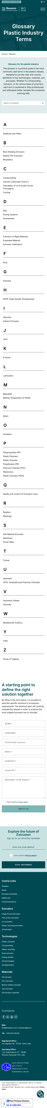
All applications (8, 965)
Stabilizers (7, 538)
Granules (7, 281)
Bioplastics (8, 159)
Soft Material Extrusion (13, 534)
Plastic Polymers (10, 456)
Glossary (5, 886)
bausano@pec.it (25, 1028)
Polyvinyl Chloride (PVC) (14, 468)
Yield (5, 641)
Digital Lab (6, 898)
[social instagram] (16, 1017)
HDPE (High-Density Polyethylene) (18, 299)
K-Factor (7, 357)
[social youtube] (11, 1017)
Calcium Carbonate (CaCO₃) (16, 181)
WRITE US (23, 809)
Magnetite (7, 394)
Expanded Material (11, 240)
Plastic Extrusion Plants (13, 476)
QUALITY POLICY (17, 1066)
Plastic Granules (10, 460)
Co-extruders (7, 922)
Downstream (8, 218)
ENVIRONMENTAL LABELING (20, 1071)
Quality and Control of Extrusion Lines (20, 494)
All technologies (8, 961)
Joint (5, 339)
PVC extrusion (7, 981)
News (4, 890)
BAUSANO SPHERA (11, 2)
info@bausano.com (9, 1028)
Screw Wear (8, 542)
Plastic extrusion (8, 942)
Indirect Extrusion (11, 321)
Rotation (6, 512)
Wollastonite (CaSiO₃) (13, 622)
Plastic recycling (8, 949)
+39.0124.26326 (12, 1033)
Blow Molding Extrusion (13, 152)
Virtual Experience (9, 902)
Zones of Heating (11, 659)
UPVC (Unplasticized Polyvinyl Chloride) (21, 582)
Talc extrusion (7, 989)
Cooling (6, 192)
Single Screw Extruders (11, 914)
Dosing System (8, 957)
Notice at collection (12, 1105)
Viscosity (7, 604)
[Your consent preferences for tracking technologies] (4, 1103)
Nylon (5, 416)
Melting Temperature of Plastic (17, 398)
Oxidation (7, 434)
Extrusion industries (9, 894)
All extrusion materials (10, 993)
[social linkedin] (7, 1017)
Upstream (7, 578)
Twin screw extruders (10, 918)
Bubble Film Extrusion (13, 155)
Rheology (7, 516)
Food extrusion (7, 953)
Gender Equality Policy (20, 1068)
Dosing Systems (10, 214)
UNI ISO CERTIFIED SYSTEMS (20, 1063)
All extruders (7, 929)
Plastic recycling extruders (12, 925)
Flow (5, 262)
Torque (6, 560)
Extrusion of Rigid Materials (15, 236)
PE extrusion (7, 977)
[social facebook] (3, 1017)
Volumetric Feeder (11, 600)
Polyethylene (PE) (11, 464)
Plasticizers (8, 472)
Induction (7, 317)
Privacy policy (23, 802)
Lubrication (8, 375)
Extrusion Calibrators (12, 244)
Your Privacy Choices (19, 1101)
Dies (5, 210)
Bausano (5, 54)
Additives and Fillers (12, 133)
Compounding (9, 178)
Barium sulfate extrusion (11, 985)
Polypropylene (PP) (12, 452)
